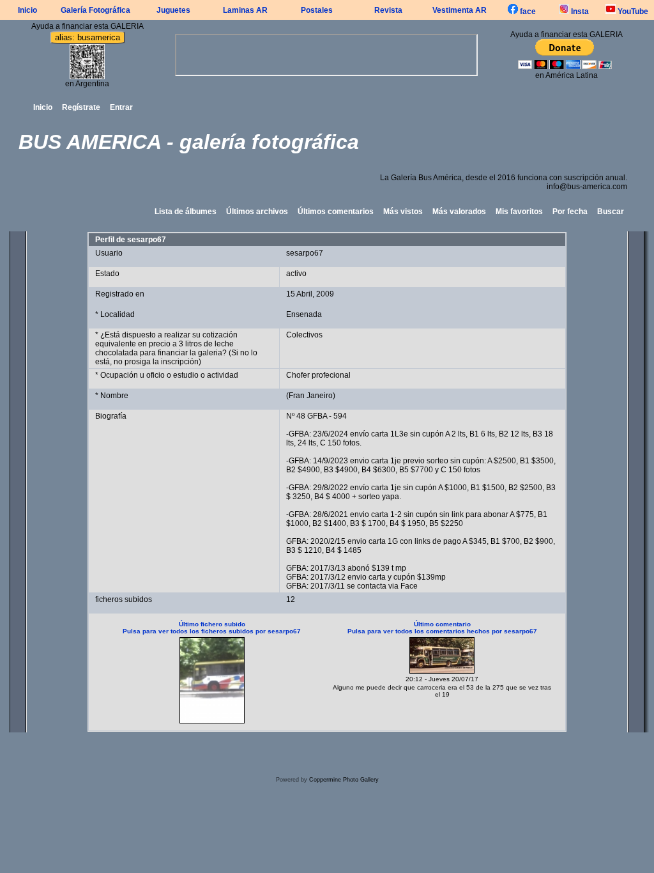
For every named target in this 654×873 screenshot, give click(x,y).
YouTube (632, 11)
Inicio (27, 10)
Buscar (610, 211)
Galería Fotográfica (95, 10)
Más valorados (459, 211)
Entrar (121, 107)
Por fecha (570, 211)
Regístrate (81, 107)
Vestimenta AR (459, 10)
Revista (388, 10)
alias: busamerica (87, 37)
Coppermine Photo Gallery (344, 779)
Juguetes (173, 10)
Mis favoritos (519, 211)
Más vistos (403, 211)
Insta (579, 11)
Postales (317, 10)
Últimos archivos (257, 211)
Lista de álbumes (186, 211)
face (527, 11)
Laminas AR (245, 10)
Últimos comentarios (336, 211)
